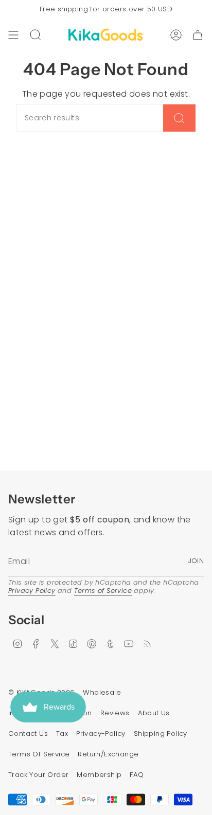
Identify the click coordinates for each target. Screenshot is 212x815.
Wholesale (102, 692)
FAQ (137, 775)
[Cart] (197, 35)
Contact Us (28, 733)
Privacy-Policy (101, 733)
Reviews (115, 713)
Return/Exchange (108, 754)
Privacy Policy (32, 590)
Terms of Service (103, 590)
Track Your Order (38, 775)
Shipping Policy (160, 733)
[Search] (179, 118)
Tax (62, 733)
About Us (154, 713)
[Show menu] (13, 35)
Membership (99, 775)
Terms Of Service (38, 754)
